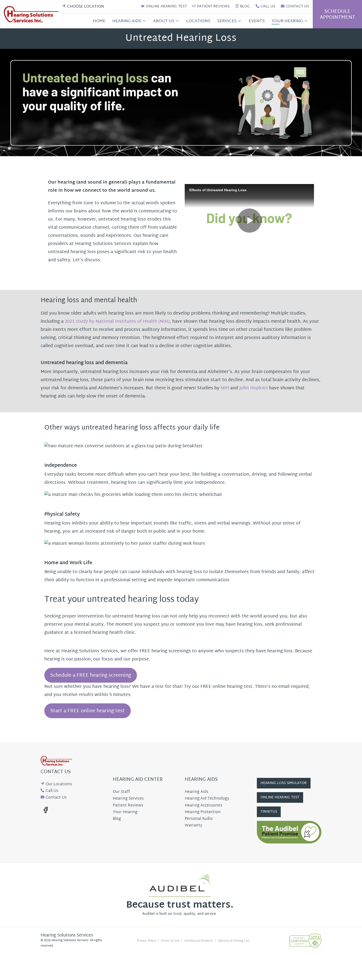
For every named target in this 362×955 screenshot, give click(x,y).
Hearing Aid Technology (207, 798)
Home (99, 21)
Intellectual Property (198, 941)
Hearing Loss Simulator (284, 783)
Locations (198, 21)
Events (257, 21)
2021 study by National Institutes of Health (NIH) (117, 322)
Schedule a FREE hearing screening (90, 675)
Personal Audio (199, 819)
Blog (245, 6)
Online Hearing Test (166, 6)
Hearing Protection (203, 812)
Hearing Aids (126, 21)
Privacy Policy (146, 941)
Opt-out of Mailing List (233, 941)
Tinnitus (269, 812)
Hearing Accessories (203, 805)
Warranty (193, 825)
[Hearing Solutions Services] (32, 14)
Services (227, 21)
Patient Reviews (213, 6)
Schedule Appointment (337, 14)
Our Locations (59, 784)
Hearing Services (128, 798)
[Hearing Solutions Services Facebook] (45, 810)
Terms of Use (170, 941)
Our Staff (121, 792)
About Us (163, 21)
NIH (225, 388)
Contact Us (297, 6)
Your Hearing (287, 21)
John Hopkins (253, 388)
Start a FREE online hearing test (87, 711)
